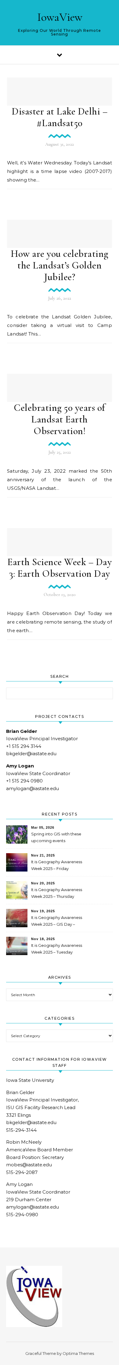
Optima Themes (78, 1353)
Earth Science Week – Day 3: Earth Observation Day (59, 567)
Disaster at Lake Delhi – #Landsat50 (59, 117)
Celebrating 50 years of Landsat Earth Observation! (59, 419)
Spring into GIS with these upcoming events (56, 837)
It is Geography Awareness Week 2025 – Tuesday (56, 948)
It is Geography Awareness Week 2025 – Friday (56, 865)
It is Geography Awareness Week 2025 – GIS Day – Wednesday (56, 921)
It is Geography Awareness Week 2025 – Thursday (56, 893)
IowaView (59, 17)
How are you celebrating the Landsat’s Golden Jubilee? (59, 265)
